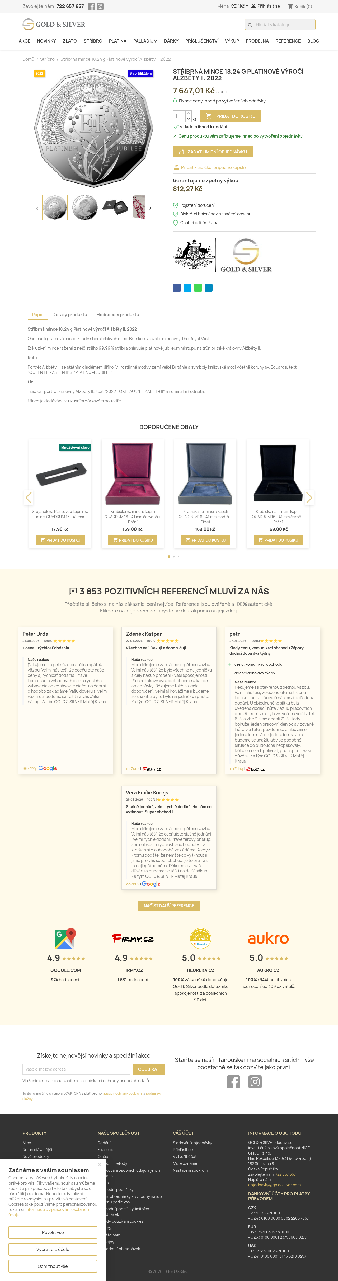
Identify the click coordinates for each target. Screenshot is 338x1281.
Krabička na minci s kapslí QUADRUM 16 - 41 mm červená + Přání (133, 516)
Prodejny (106, 1241)
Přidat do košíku (231, 116)
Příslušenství (201, 41)
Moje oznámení (186, 1163)
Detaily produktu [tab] (70, 314)
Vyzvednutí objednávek (119, 1248)
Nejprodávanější (37, 1149)
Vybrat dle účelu (52, 1249)
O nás (103, 1156)
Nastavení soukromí (190, 1170)
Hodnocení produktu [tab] (118, 314)
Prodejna (257, 41)
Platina (117, 41)
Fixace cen (107, 1149)
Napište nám (109, 1234)
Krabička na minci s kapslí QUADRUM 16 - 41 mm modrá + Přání (205, 516)
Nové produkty (35, 1156)
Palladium (145, 41)
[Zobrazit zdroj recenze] (48, 768)
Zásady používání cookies (121, 1221)
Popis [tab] (37, 314)
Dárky (171, 41)
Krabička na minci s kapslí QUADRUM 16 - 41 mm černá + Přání (278, 516)
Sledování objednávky (192, 1142)
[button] (169, 556)
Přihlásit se (183, 1149)
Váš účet (183, 1133)
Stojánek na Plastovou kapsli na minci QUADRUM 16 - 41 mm (60, 514)
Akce (24, 41)
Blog (313, 41)
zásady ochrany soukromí (123, 1093)
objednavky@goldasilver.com (274, 1184)
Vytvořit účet (185, 1156)
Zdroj (29, 768)
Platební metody (112, 1163)
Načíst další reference (169, 906)
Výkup (232, 41)
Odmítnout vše (53, 1266)
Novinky (46, 41)
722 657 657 (70, 6)
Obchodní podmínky (116, 1189)
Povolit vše (53, 1232)
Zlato (70, 41)
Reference (288, 41)
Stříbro (93, 41)
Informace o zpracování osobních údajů (48, 1212)
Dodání (104, 1142)
